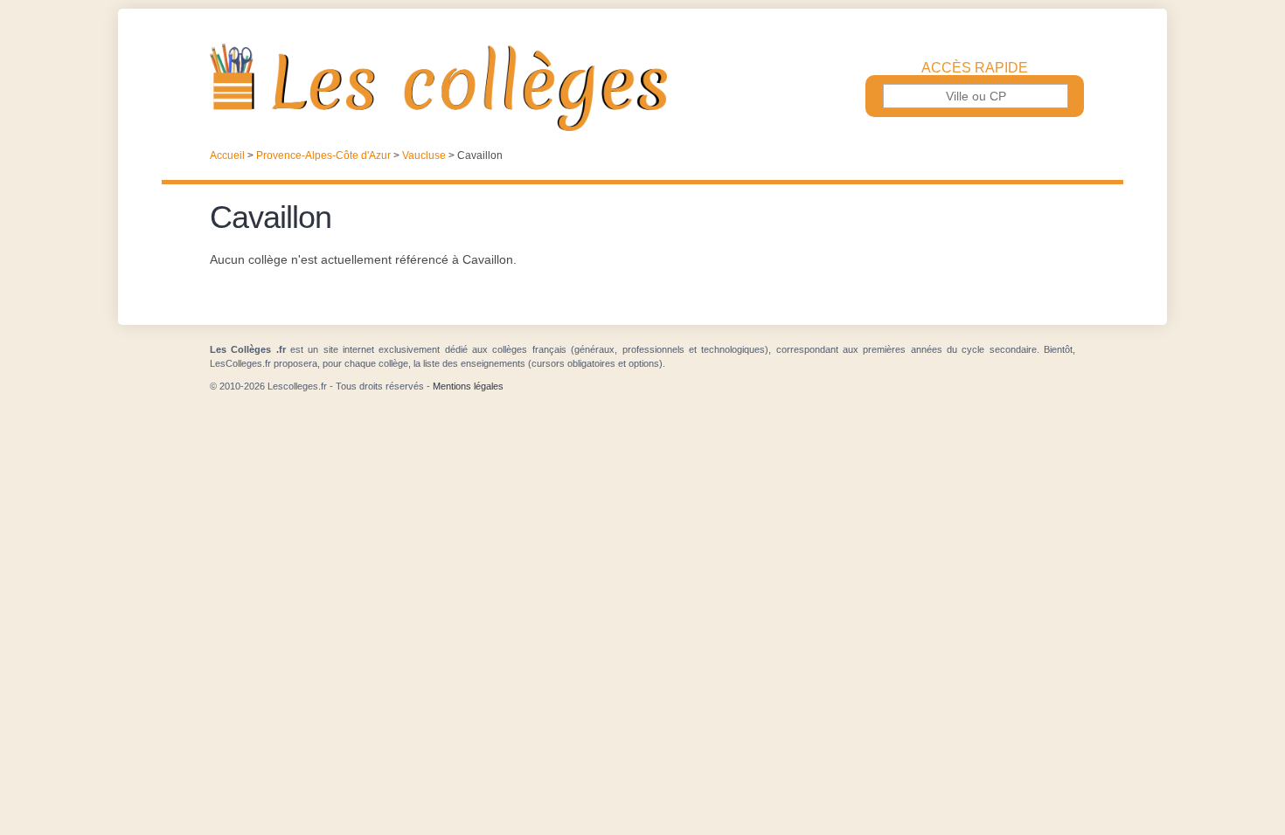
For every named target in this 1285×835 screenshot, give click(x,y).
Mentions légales (468, 386)
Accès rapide (974, 68)
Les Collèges (642, 87)
